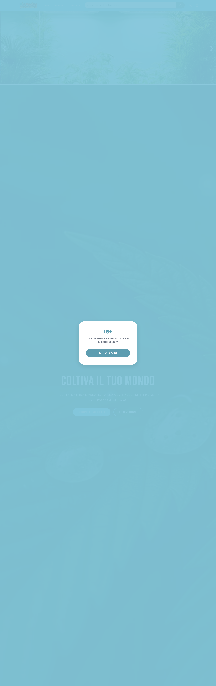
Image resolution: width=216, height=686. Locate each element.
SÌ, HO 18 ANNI (108, 353)
